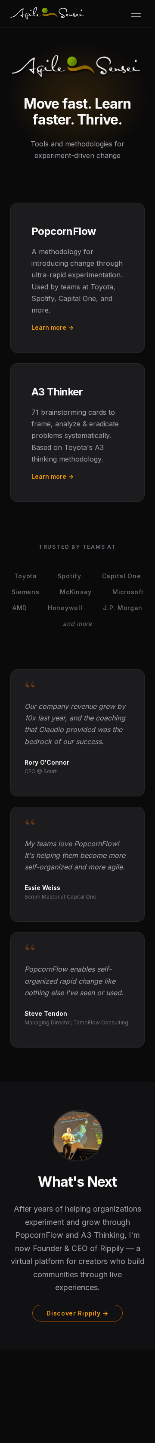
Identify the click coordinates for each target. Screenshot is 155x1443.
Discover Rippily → (77, 1313)
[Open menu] (136, 13)
